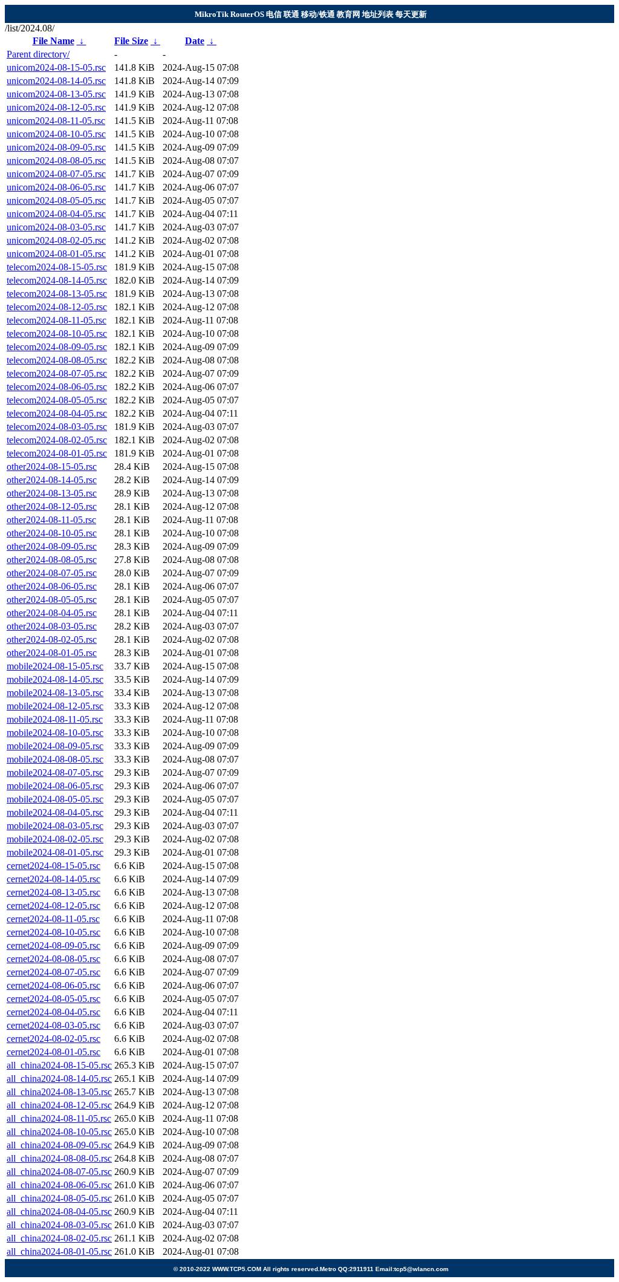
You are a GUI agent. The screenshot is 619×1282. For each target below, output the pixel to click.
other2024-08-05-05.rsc (52, 599)
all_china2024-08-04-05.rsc (59, 1211)
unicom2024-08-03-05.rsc (56, 227)
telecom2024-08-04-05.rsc (57, 413)
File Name (53, 41)
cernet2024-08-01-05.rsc (53, 1052)
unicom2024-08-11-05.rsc (56, 121)
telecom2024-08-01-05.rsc (57, 453)
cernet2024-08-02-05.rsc (53, 1038)
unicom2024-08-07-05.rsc (56, 174)
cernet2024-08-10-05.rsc (53, 932)
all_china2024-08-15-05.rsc (59, 1065)
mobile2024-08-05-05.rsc (55, 799)
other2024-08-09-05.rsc (52, 546)
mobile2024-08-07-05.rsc (55, 772)
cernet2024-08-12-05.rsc (53, 905)
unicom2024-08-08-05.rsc (56, 160)
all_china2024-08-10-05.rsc (59, 1132)
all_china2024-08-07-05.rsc (59, 1171)
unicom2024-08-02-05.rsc (56, 240)
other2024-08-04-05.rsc (52, 613)
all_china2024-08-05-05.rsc (59, 1198)
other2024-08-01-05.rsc (52, 653)
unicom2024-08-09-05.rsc (56, 147)
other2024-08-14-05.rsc (52, 480)
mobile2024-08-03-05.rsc (55, 826)
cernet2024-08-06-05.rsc (53, 985)
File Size (131, 41)
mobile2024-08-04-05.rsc (55, 812)
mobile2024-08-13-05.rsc (55, 693)
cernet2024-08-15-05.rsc (53, 866)
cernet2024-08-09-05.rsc (53, 945)
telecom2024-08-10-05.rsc (57, 333)
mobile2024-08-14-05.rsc (55, 679)
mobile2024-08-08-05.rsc (55, 759)
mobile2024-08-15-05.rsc (55, 666)
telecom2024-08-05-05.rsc (57, 400)
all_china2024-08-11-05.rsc (59, 1118)
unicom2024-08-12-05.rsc (56, 107)
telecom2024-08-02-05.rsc (57, 440)
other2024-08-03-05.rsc (52, 626)
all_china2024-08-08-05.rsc (59, 1158)
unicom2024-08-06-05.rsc (56, 187)
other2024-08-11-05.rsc (51, 520)
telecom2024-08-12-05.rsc (57, 307)
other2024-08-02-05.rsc (52, 639)
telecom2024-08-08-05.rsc (57, 360)
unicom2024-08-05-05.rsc (56, 200)
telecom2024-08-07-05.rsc (57, 373)
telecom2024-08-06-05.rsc (57, 387)
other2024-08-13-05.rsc (52, 493)
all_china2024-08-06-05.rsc (59, 1185)
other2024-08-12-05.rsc (52, 506)
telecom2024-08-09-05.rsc (57, 347)
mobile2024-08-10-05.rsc (55, 732)
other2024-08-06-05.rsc (52, 586)
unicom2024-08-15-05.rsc (56, 67)
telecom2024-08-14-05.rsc (57, 280)
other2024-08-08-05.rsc (52, 560)
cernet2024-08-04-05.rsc (53, 1012)
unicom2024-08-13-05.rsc (56, 94)
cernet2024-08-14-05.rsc (53, 879)
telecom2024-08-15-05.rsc (57, 267)
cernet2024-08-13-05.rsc (53, 892)
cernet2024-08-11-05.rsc (53, 919)
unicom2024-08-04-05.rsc (56, 214)
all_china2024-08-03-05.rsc (59, 1225)
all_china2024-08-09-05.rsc (59, 1145)
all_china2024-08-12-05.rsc (59, 1105)
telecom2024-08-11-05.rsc (56, 320)
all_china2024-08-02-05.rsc (59, 1238)
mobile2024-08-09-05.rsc (55, 746)
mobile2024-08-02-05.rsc (55, 839)
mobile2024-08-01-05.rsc (55, 852)
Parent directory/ (38, 54)
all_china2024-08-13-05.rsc (59, 1092)
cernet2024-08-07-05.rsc (53, 972)
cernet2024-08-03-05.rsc (53, 1025)
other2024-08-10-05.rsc (52, 533)
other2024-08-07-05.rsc (52, 573)
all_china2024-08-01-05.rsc (59, 1251)
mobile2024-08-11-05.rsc (55, 719)
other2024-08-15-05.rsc (52, 466)
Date (194, 41)
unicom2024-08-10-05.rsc (56, 134)
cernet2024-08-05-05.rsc (53, 999)
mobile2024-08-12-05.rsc (55, 706)
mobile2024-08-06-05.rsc (55, 786)
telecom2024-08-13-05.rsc (57, 293)
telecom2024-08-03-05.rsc (57, 426)
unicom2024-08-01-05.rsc (56, 254)
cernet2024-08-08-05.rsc (53, 959)
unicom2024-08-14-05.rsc (56, 81)
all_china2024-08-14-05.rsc (59, 1078)
